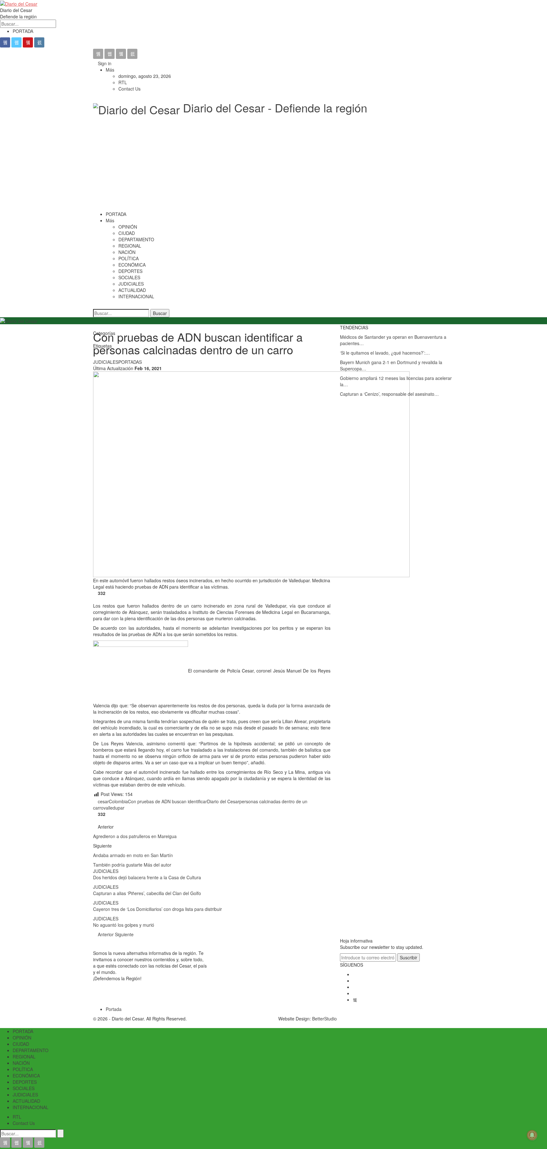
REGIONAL (129, 246)
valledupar (114, 808)
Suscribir (408, 957)
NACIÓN (126, 252)
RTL (122, 82)
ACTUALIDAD (132, 290)
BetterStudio (324, 1018)
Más (111, 69)
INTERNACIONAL (136, 296)
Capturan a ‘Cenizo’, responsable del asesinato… (389, 394)
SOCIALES (129, 277)
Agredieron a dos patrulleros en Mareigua (135, 836)
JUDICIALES (131, 284)
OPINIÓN (127, 227)
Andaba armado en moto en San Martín (133, 855)
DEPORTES (130, 271)
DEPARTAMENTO (136, 239)
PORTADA (23, 31)
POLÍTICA (128, 258)
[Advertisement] (273, 163)
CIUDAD (126, 233)
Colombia (118, 801)
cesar (103, 801)
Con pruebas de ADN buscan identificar (167, 801)
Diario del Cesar (223, 801)
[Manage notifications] (532, 1135)
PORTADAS (130, 362)
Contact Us (129, 88)
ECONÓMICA (132, 265)
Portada (114, 1009)
